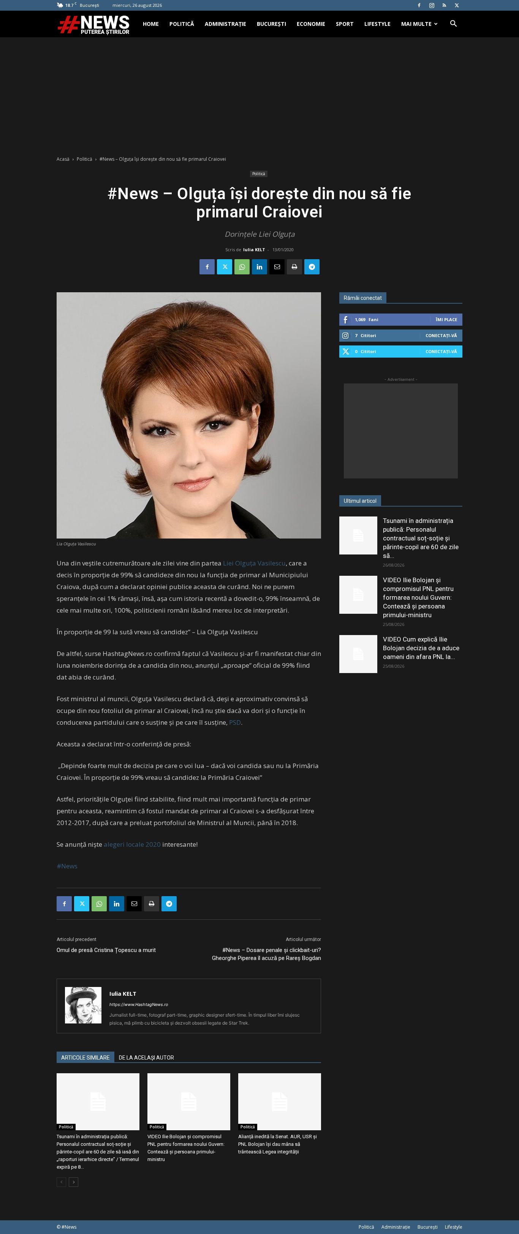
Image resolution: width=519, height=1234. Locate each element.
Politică (181, 23)
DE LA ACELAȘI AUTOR (146, 1058)
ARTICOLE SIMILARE (85, 1058)
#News (67, 866)
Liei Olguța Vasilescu (254, 563)
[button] (453, 24)
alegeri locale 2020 (132, 844)
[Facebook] (419, 5)
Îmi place (446, 319)
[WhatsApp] (242, 266)
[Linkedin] (259, 266)
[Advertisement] (259, 94)
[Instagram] (431, 5)
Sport (345, 23)
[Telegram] (312, 266)
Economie (311, 23)
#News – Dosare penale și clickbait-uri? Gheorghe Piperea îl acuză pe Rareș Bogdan (266, 954)
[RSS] (444, 5)
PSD (235, 722)
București (271, 23)
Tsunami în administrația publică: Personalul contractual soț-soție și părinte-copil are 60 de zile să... (421, 538)
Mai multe (416, 23)
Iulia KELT (254, 249)
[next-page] (73, 1182)
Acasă (63, 159)
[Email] (277, 266)
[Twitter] (456, 5)
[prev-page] (61, 1182)
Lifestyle (377, 23)
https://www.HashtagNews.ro (138, 1004)
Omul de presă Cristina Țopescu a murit (106, 950)
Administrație (225, 23)
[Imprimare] (294, 266)
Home (151, 23)
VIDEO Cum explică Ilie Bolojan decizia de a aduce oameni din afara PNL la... (421, 648)
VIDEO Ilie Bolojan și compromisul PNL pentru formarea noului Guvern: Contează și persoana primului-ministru (418, 597)
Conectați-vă (441, 335)
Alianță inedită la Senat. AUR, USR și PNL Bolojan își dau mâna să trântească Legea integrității (277, 1144)
